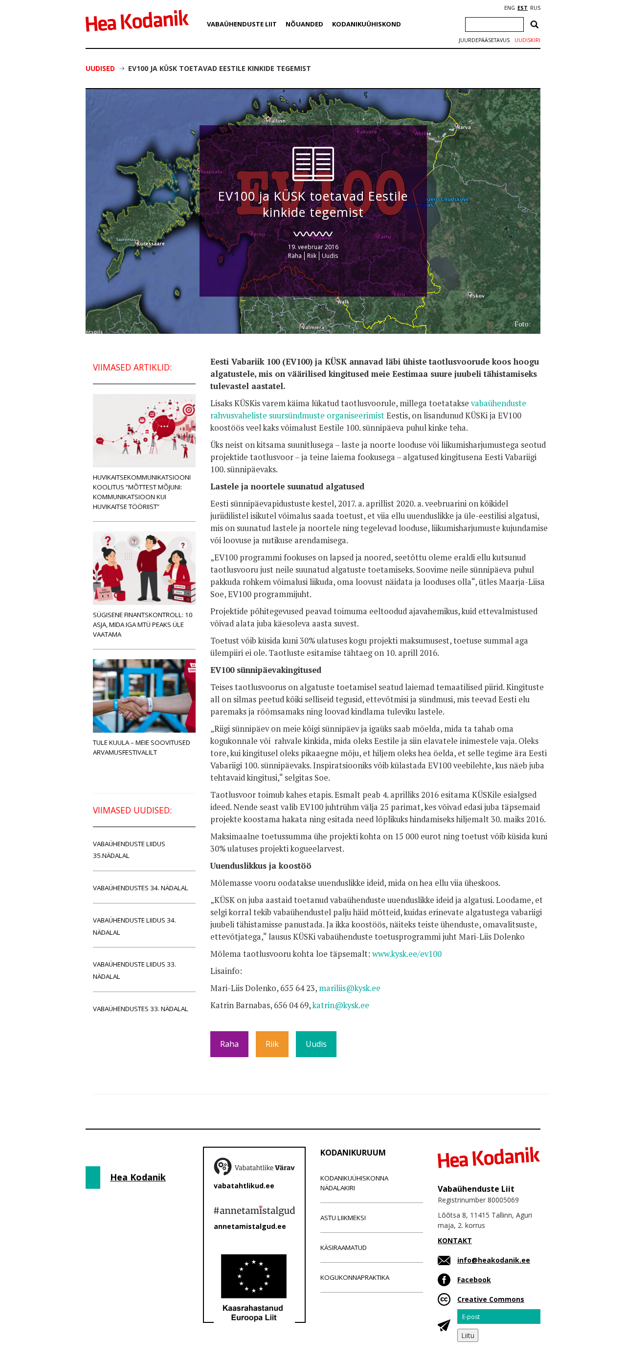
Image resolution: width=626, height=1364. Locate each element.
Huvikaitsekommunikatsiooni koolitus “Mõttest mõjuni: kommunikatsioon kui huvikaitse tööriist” (142, 492)
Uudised (100, 68)
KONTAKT (455, 1240)
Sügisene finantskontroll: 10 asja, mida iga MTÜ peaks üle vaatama (143, 624)
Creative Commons (490, 1299)
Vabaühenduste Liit (242, 24)
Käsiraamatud (343, 1247)
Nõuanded (304, 24)
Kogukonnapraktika (354, 1277)
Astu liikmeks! (343, 1217)
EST (522, 7)
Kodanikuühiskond (366, 24)
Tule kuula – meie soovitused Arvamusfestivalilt (141, 747)
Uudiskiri (527, 40)
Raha (295, 256)
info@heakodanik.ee (493, 1260)
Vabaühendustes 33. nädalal (140, 1008)
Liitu (467, 1335)
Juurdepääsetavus (484, 40)
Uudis (330, 256)
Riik (311, 256)
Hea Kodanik (138, 1177)
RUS (535, 7)
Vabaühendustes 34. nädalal (140, 887)
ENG (509, 7)
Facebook (474, 1279)
